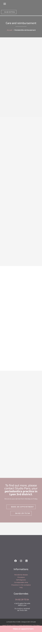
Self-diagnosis (21, 580)
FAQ (21, 587)
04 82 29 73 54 (9, 12)
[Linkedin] (26, 561)
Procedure (21, 577)
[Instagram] (21, 561)
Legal (4, 625)
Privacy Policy (12, 625)
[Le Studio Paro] (9, 5)
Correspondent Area (21, 582)
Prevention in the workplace (21, 585)
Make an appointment (23, 629)
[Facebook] (15, 561)
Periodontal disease (21, 575)
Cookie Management (25, 625)
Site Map (36, 625)
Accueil (9, 30)
